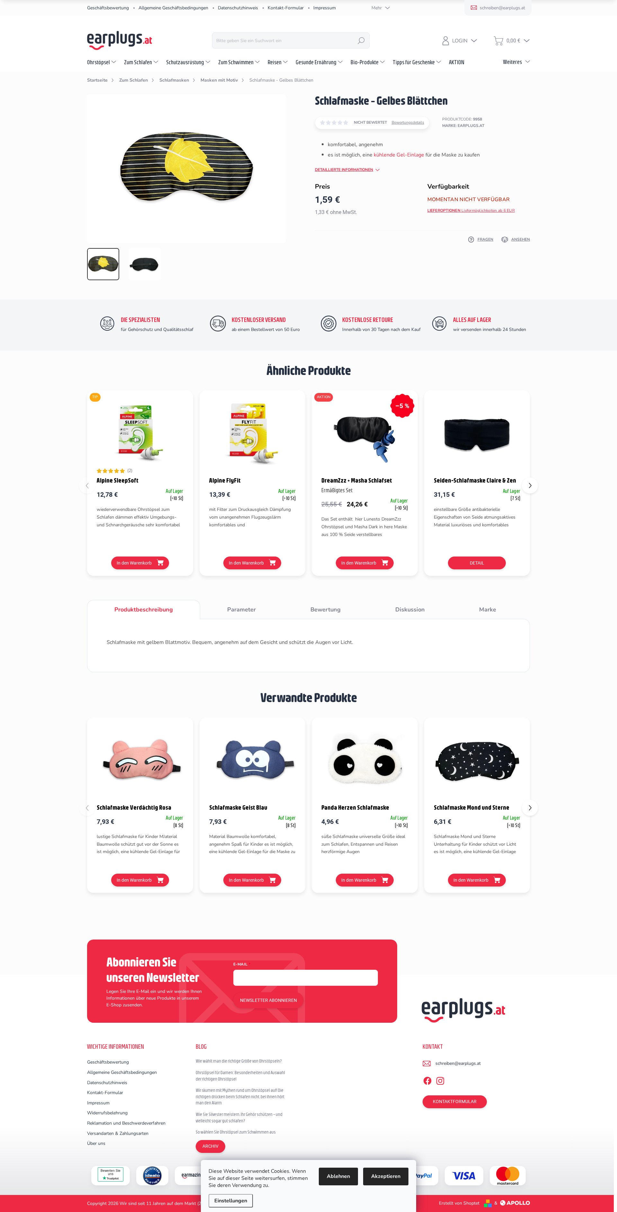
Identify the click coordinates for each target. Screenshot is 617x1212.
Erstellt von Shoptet (459, 1203)
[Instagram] (440, 1079)
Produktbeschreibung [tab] (143, 609)
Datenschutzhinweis (238, 8)
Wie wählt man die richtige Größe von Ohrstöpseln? (239, 1061)
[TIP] (140, 432)
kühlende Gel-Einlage (399, 154)
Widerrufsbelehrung (107, 1113)
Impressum (324, 8)
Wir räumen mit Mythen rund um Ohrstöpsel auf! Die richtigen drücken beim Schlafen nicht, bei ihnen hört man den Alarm (240, 1096)
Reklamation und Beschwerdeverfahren (126, 1123)
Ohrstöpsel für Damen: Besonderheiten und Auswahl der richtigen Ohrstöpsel (240, 1076)
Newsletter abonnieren (268, 1000)
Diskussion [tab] (410, 609)
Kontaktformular (455, 1101)
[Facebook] (427, 1079)
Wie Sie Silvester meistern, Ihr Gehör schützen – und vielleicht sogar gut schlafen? (239, 1117)
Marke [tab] (487, 609)
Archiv (210, 1146)
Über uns (96, 1143)
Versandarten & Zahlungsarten (117, 1133)
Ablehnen (338, 1176)
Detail (477, 563)
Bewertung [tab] (325, 609)
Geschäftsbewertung (108, 8)
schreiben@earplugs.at (458, 1063)
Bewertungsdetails (408, 122)
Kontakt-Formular (286, 8)
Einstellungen (230, 1200)
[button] (530, 485)
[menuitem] (102, 62)
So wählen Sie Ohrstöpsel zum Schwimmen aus (236, 1132)
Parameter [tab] (241, 609)
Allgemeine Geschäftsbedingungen (173, 8)
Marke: (463, 125)
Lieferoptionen (471, 210)
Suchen (361, 40)
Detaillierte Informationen (344, 169)
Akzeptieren (385, 1176)
